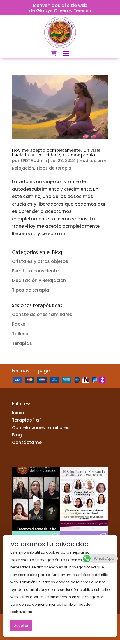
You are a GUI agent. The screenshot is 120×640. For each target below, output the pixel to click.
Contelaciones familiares (41, 428)
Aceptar (21, 625)
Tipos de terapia (53, 168)
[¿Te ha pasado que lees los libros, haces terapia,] (84, 499)
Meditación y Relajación (39, 280)
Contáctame (27, 442)
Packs (18, 324)
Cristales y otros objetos (40, 261)
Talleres (21, 334)
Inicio (18, 413)
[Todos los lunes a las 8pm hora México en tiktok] (36, 499)
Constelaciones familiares (42, 314)
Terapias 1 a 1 (27, 420)
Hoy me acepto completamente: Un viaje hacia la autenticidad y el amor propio (56, 152)
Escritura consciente (35, 271)
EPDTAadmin (34, 160)
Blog (17, 435)
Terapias (22, 343)
